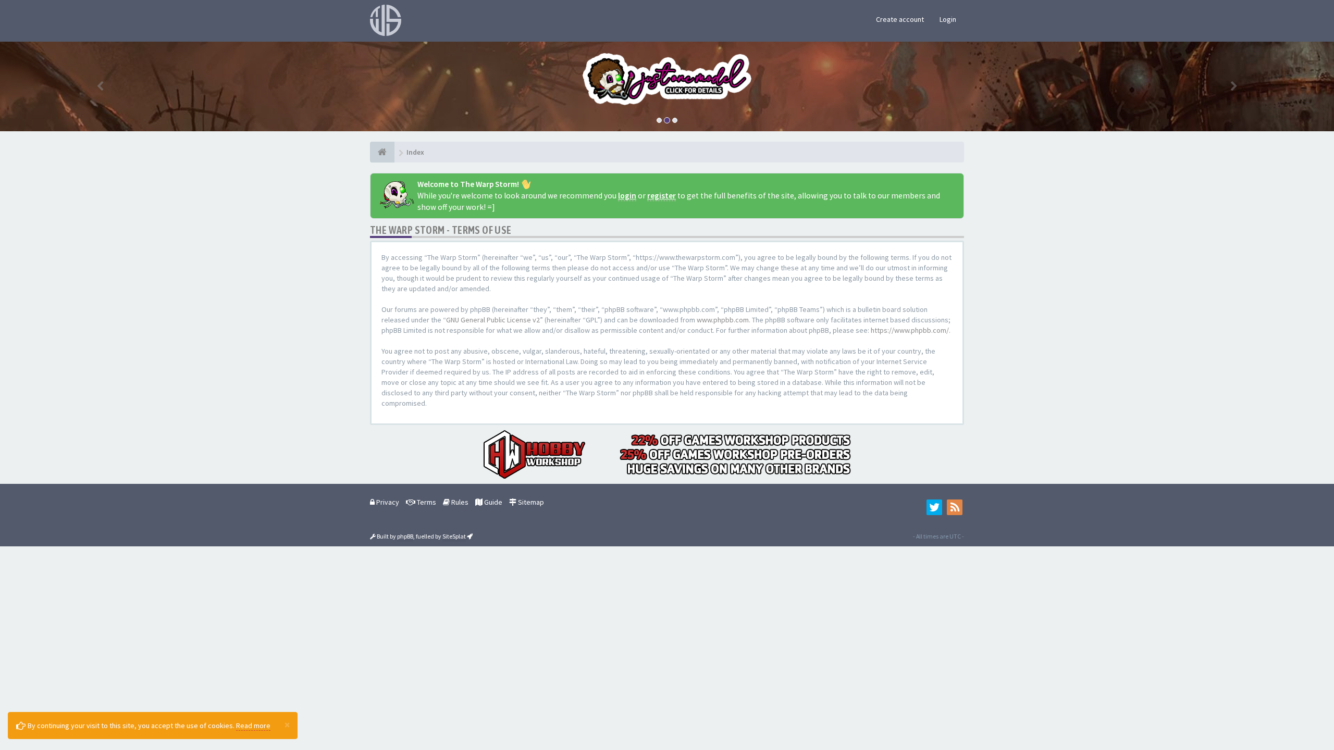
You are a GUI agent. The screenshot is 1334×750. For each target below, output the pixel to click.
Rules (459, 502)
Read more (253, 725)
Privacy (387, 502)
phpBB (405, 536)
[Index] (382, 152)
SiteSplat (454, 536)
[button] (100, 86)
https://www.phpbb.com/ (910, 330)
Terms (425, 502)
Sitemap (530, 502)
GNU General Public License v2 (493, 319)
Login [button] (948, 19)
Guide (492, 502)
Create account (900, 19)
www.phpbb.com (723, 319)
